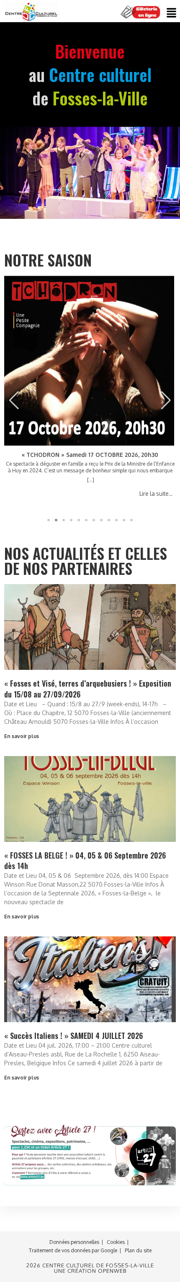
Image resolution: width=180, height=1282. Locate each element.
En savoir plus (21, 736)
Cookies (116, 1242)
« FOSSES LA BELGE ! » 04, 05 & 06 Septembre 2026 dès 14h (85, 860)
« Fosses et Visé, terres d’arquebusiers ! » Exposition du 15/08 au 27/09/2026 (87, 688)
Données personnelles (74, 1242)
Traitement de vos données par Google (73, 1250)
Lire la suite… (155, 493)
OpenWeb (112, 1270)
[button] (171, 13)
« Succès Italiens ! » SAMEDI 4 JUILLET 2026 (73, 1035)
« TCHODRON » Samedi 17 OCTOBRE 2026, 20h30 (90, 454)
